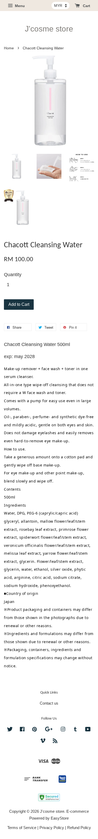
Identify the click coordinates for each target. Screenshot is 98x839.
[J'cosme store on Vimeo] (43, 741)
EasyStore (60, 818)
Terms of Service (21, 827)
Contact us (49, 703)
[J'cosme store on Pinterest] (34, 730)
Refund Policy (79, 827)
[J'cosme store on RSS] (55, 741)
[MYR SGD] (60, 5)
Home (9, 48)
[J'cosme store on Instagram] (63, 730)
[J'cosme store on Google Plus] (49, 730)
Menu (19, 6)
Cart (86, 6)
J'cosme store (49, 28)
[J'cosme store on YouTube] (88, 730)
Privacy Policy (51, 827)
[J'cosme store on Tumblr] (75, 730)
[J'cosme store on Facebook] (22, 730)
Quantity (12, 274)
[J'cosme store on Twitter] (10, 730)
